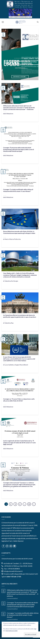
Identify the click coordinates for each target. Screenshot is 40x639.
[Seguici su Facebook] (3, 546)
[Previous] (5, 54)
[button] (3, 22)
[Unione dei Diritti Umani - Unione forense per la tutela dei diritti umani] (20, 22)
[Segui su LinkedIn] (14, 546)
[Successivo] (34, 504)
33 (29, 504)
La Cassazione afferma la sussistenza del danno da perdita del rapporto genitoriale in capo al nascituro (19, 316)
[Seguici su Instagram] (7, 546)
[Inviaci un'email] (11, 546)
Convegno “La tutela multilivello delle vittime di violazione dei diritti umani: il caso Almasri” (18, 190)
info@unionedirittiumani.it (13, 571)
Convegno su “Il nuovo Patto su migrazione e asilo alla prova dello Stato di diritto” (19, 400)
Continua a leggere (20, 76)
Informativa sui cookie (11, 630)
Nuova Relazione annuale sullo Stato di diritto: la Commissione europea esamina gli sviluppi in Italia (19, 232)
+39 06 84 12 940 (9, 566)
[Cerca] (37, 22)
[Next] (35, 54)
